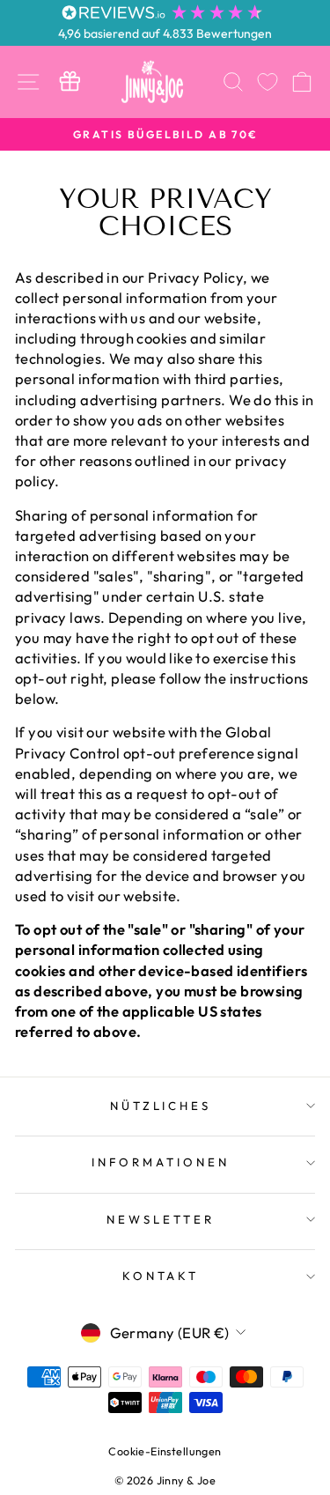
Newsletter (160, 1219)
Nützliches (161, 1106)
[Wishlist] (267, 81)
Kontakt (161, 1276)
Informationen (161, 1162)
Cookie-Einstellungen (164, 1451)
